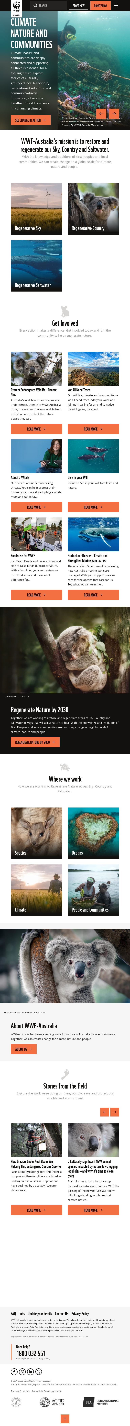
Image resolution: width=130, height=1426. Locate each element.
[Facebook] (14, 1371)
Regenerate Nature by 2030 (32, 742)
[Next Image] (114, 114)
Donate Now (100, 5)
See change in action (28, 120)
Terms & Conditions (20, 1391)
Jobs (22, 1313)
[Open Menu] (116, 5)
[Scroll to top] (65, 1418)
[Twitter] (38, 1371)
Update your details (40, 1313)
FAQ (13, 1313)
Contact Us (61, 1313)
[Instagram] (22, 1371)
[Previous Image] (101, 114)
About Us (21, 1049)
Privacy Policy (80, 1313)
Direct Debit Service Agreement (47, 1391)
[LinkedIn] (30, 1371)
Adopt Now (79, 5)
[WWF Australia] (16, 9)
